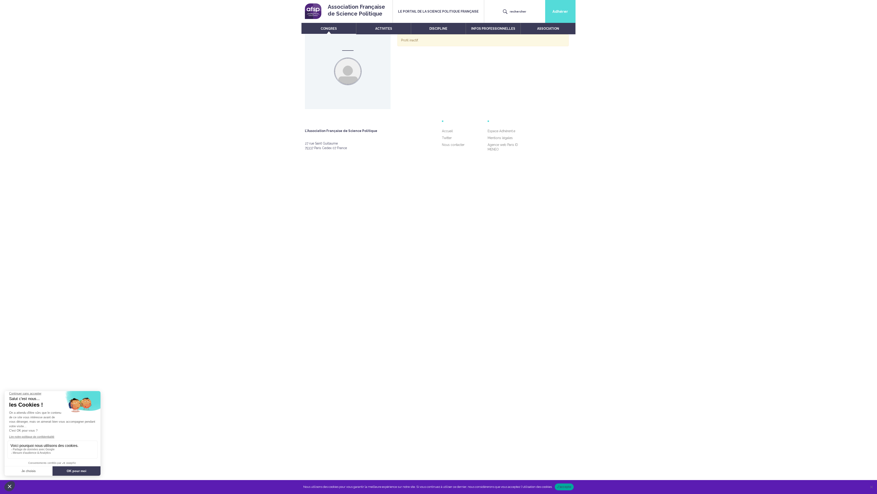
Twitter (447, 138)
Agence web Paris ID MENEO (503, 147)
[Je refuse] (871, 487)
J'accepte (564, 487)
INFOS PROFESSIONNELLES (493, 28)
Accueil (447, 131)
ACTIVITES (383, 28)
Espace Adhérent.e (501, 131)
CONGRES (329, 28)
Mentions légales (500, 138)
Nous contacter (453, 145)
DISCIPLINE (438, 28)
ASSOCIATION (548, 28)
